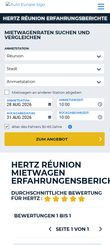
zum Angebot (52, 139)
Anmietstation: (17, 48)
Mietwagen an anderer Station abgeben (47, 92)
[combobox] (80, 102)
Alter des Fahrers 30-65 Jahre (37, 127)
